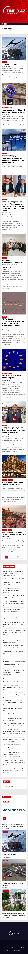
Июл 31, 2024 (6, 887)
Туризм (5, 860)
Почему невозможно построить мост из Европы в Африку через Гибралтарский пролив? (14, 695)
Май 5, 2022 (6, 486)
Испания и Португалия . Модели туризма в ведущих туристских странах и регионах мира (14, 755)
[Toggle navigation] (5, 24)
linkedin (22, 947)
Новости (4, 61)
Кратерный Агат (7, 678)
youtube (8, 950)
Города (4, 107)
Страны (9, 373)
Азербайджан (17, 950)
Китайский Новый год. (9, 681)
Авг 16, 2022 (6, 164)
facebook (5, 947)
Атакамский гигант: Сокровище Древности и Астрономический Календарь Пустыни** (11, 659)
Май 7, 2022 (6, 380)
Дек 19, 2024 (6, 66)
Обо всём (10, 479)
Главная (4, 31)
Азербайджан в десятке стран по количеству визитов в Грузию (14, 534)
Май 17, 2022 (6, 269)
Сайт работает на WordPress (9, 943)
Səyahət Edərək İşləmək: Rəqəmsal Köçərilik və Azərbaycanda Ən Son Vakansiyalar (13, 573)
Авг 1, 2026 (6, 828)
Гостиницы (6, 890)
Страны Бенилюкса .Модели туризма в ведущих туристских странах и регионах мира (14, 739)
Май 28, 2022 (7, 213)
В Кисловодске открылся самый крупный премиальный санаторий (13, 914)
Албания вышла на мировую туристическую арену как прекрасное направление (13, 640)
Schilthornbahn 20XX (10, 64)
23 (18, 557)
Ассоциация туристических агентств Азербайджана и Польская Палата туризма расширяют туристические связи (13, 206)
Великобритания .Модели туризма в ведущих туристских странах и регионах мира (14, 747)
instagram (14, 947)
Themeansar (14, 945)
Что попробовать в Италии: (10, 651)
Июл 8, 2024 (6, 918)
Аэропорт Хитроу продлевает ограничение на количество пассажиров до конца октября (14, 731)
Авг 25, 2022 (6, 114)
